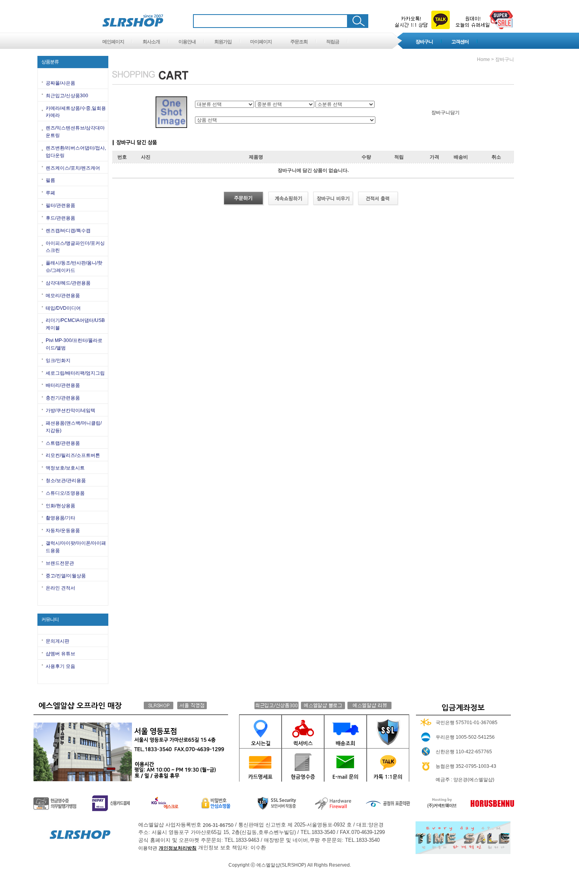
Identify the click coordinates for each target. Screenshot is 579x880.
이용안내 (187, 41)
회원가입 (223, 41)
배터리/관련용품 (63, 385)
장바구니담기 (445, 112)
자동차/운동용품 (63, 530)
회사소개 (151, 41)
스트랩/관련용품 (63, 443)
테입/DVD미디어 (63, 308)
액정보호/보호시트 (65, 468)
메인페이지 (113, 41)
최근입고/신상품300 (67, 95)
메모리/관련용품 (63, 295)
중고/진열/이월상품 (66, 575)
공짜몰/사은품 (60, 83)
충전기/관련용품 (63, 398)
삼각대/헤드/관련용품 (68, 283)
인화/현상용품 (60, 505)
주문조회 (299, 41)
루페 (50, 193)
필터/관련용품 (60, 205)
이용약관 (147, 848)
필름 (50, 180)
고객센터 (460, 41)
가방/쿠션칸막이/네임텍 (70, 410)
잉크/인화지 (58, 360)
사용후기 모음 (60, 666)
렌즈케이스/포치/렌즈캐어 (73, 167)
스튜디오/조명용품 (65, 493)
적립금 (332, 41)
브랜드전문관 (60, 563)
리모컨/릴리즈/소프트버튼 (73, 455)
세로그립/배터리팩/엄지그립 (75, 372)
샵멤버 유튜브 (60, 653)
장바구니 (424, 41)
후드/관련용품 (60, 218)
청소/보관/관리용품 (66, 480)
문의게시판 (57, 641)
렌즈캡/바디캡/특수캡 (68, 230)
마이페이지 (261, 41)
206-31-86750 (218, 825)
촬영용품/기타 (60, 518)
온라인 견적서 (60, 588)
